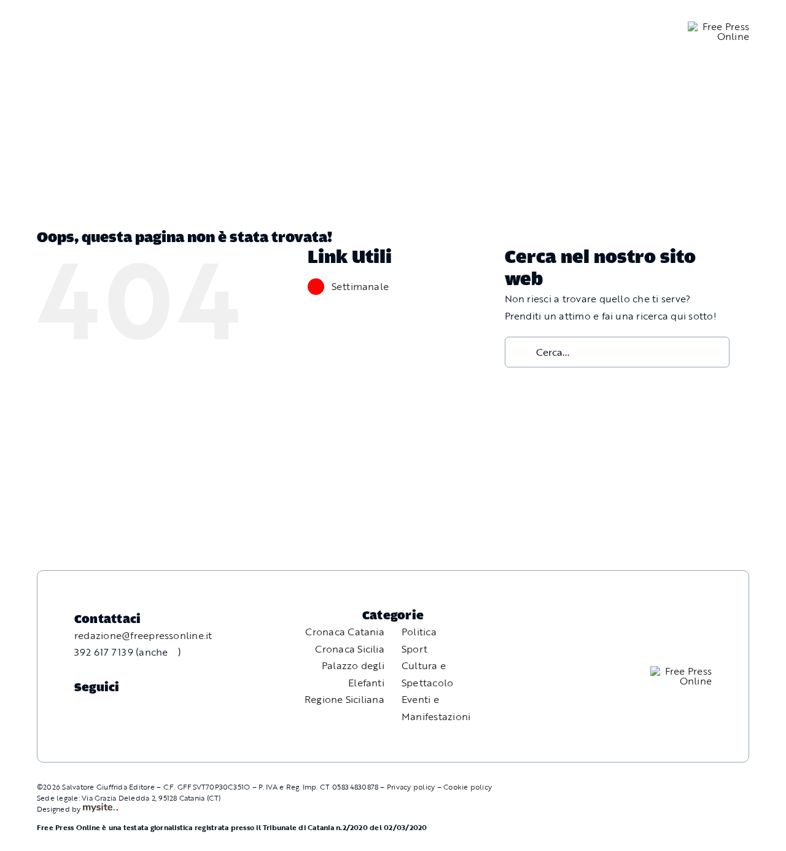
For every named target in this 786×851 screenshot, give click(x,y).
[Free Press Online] (718, 26)
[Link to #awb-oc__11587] (37, 31)
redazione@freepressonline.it (143, 635)
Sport (414, 648)
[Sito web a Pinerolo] (100, 808)
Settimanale (360, 286)
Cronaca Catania (344, 631)
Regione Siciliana (344, 699)
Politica (419, 631)
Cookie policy (467, 786)
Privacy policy (411, 786)
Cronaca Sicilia (349, 648)
